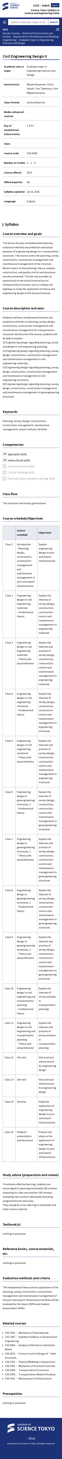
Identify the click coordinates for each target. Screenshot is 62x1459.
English (45, 5)
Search (55, 5)
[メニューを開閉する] (57, 29)
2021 (5, 29)
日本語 (36, 5)
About (32, 1438)
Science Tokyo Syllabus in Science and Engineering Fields (42, 12)
